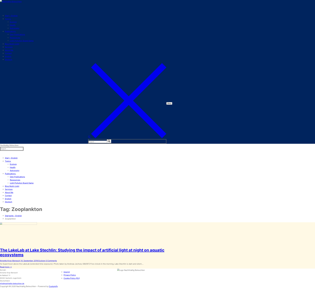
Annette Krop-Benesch (10, 260)
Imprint (67, 272)
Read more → (6, 267)
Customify (53, 286)
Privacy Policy (70, 275)
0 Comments (51, 260)
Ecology (41, 260)
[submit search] (109, 141)
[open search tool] (127, 137)
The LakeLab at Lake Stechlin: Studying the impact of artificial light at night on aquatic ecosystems (82, 252)
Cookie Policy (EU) (72, 278)
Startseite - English (13, 216)
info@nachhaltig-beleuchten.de (12, 283)
